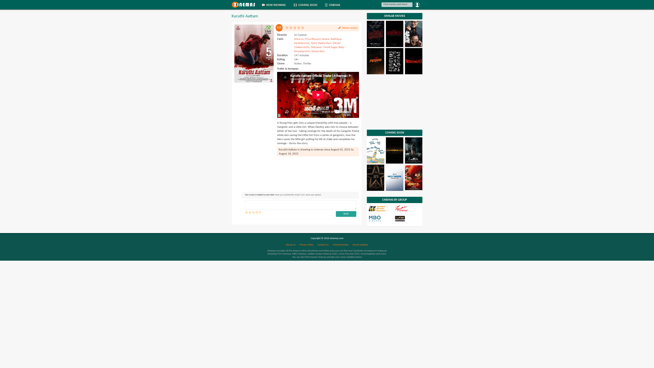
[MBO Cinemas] (381, 218)
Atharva (298, 39)
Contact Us (323, 245)
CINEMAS (334, 5)
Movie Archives (340, 245)
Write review (349, 28)
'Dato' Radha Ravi (321, 43)
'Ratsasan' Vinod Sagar (324, 47)
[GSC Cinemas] (381, 208)
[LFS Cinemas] (407, 218)
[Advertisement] (254, 135)
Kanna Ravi (318, 51)
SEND (346, 214)
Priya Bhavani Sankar (317, 39)
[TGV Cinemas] (407, 208)
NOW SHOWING (276, 5)
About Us (290, 245)
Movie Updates (360, 245)
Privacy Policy (306, 245)
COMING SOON (307, 5)
